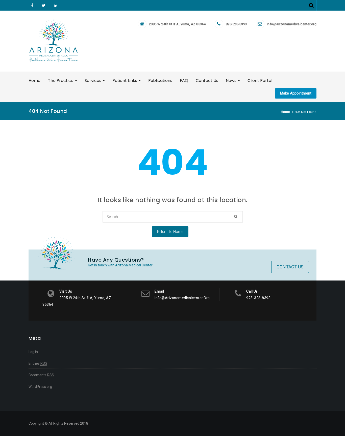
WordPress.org (40, 387)
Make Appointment (295, 93)
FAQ (184, 80)
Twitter (43, 5)
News (231, 80)
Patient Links (125, 80)
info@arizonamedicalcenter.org (292, 24)
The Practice (61, 80)
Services (93, 80)
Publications (160, 80)
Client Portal (260, 80)
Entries (38, 363)
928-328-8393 (236, 24)
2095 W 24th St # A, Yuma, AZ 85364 (177, 24)
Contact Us (207, 80)
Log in (33, 352)
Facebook (32, 5)
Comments (41, 375)
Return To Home (170, 232)
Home (34, 80)
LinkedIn (55, 5)
